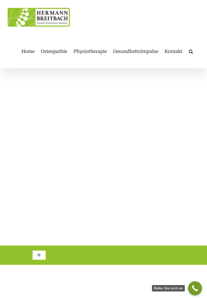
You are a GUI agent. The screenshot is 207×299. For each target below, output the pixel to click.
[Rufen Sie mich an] (195, 288)
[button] (191, 51)
